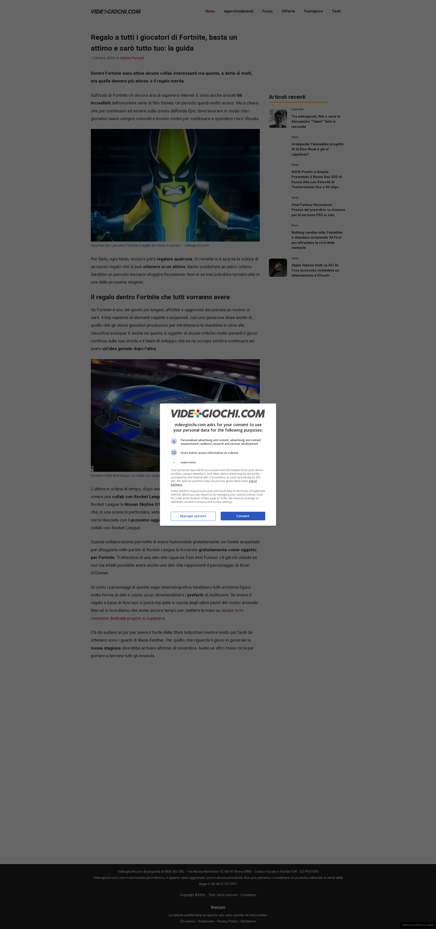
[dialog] (218, 464)
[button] (218, 462)
